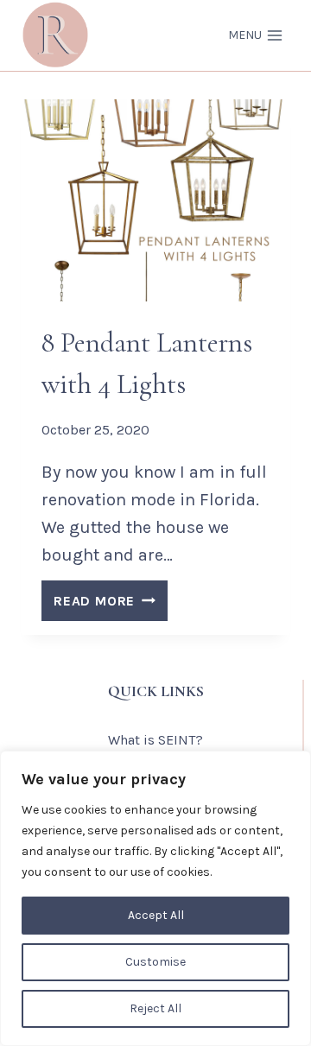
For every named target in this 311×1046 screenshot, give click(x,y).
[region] (155, 898)
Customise (155, 961)
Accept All (156, 915)
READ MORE (111, 604)
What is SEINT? (155, 740)
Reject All (155, 1008)
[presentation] (155, 200)
